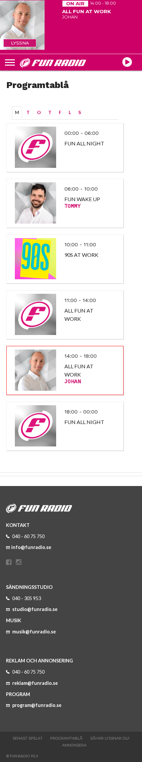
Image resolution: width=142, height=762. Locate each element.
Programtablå (66, 738)
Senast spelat (28, 738)
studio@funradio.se (34, 609)
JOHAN (72, 382)
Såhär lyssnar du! (109, 738)
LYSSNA (20, 43)
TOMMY (72, 206)
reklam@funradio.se (34, 683)
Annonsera (74, 745)
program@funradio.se (36, 705)
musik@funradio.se (33, 631)
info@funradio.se (31, 547)
